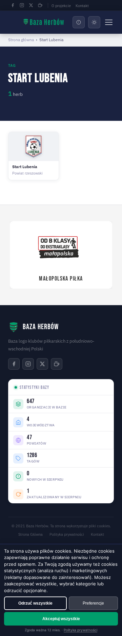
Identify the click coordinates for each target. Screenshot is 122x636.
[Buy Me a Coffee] (40, 5)
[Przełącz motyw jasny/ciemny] (94, 22)
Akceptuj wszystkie (61, 618)
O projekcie (61, 5)
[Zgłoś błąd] (79, 22)
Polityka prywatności (66, 534)
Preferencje (93, 603)
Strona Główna (30, 534)
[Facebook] (12, 5)
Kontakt (82, 5)
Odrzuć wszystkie (35, 603)
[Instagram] (21, 5)
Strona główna (21, 39)
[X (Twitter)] (30, 5)
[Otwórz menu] (109, 22)
